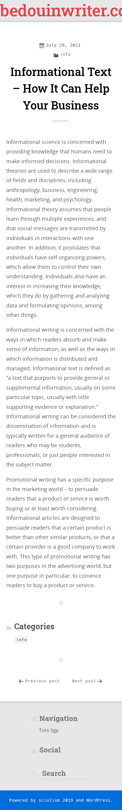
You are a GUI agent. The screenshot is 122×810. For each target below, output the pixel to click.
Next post (84, 681)
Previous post (42, 681)
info (65, 54)
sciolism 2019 (55, 800)
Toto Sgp (49, 730)
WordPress (98, 800)
